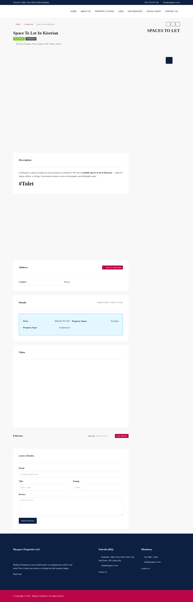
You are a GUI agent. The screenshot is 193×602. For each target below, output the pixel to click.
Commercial (28, 24)
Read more (17, 574)
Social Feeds (154, 11)
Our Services (135, 11)
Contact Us (171, 11)
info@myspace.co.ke (109, 565)
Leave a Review (121, 436)
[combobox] (104, 436)
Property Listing (104, 11)
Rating (76, 481)
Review (22, 494)
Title (21, 481)
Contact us (103, 572)
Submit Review (27, 521)
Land (120, 11)
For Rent (31, 39)
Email (21, 468)
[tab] (169, 60)
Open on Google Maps (113, 267)
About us (86, 11)
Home (73, 11)
